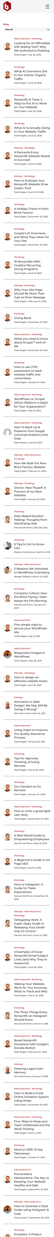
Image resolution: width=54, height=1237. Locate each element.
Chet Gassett (20, 661)
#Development (22, 38)
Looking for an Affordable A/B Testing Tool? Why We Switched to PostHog (32, 46)
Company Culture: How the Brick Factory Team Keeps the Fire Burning (30, 596)
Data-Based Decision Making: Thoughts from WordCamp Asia (30, 519)
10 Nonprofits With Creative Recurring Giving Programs (27, 265)
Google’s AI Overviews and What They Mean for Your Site (31, 237)
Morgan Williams (22, 576)
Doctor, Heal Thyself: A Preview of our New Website (30, 491)
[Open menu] (47, 6)
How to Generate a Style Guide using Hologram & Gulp (31, 1209)
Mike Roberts (21, 442)
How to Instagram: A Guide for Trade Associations (28, 888)
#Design (18, 147)
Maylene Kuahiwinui (24, 552)
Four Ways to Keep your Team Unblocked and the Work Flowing (32, 1125)
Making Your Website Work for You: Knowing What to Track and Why (30, 987)
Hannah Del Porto (23, 527)
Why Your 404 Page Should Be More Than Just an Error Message (29, 293)
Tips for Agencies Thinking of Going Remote (26, 762)
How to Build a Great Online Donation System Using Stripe (31, 1096)
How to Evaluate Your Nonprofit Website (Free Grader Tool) (31, 184)
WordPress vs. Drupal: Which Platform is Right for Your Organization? (31, 402)
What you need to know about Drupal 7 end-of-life (31, 342)
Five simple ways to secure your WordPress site (30, 628)
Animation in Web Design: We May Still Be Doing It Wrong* (31, 705)
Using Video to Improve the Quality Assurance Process (31, 733)
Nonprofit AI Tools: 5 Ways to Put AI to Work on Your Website (30, 103)
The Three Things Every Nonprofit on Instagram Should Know (30, 1015)
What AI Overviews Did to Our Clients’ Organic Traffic (30, 75)
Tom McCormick (22, 713)
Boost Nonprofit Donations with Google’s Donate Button (31, 1044)
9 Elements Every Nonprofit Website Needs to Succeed (32, 156)
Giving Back (22, 318)
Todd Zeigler (20, 55)
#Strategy (37, 38)
